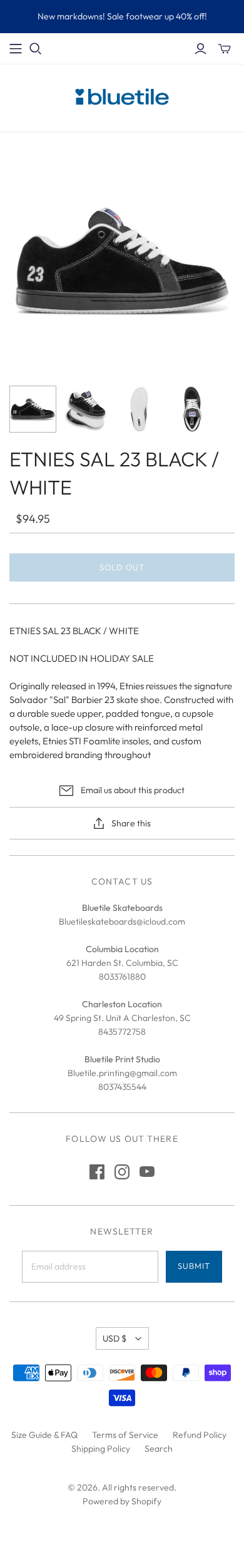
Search (159, 1448)
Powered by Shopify (122, 1501)
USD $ (114, 1338)
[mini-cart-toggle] (225, 49)
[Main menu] (15, 49)
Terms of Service (125, 1434)
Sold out (122, 567)
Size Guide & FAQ (44, 1434)
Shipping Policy (100, 1448)
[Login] (200, 49)
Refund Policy (199, 1434)
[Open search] (35, 49)
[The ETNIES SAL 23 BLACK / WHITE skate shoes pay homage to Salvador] (86, 409)
